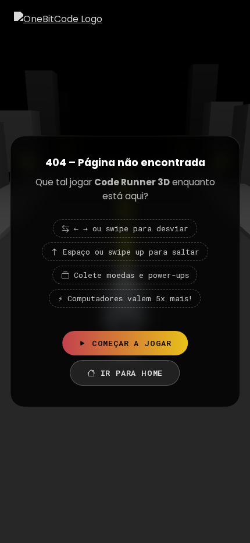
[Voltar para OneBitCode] (58, 19)
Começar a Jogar (132, 343)
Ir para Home (132, 373)
